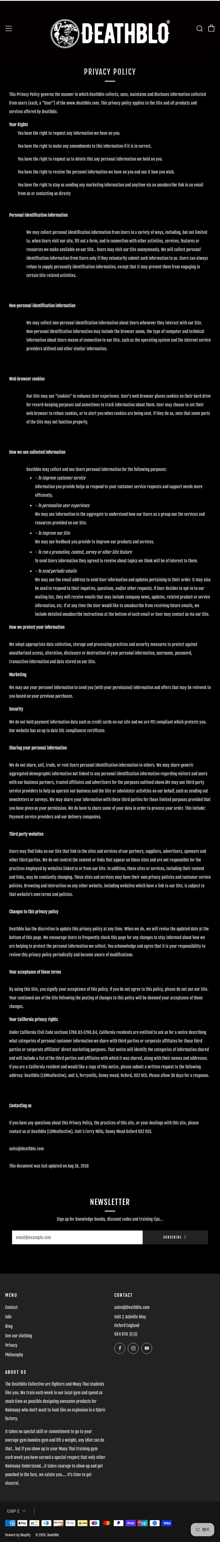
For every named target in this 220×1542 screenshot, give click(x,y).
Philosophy (14, 1355)
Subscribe (172, 1237)
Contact (11, 1307)
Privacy (11, 1345)
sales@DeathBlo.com (132, 1307)
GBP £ (13, 1511)
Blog (9, 1326)
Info (8, 1317)
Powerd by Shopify (17, 1535)
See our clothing (18, 1336)
